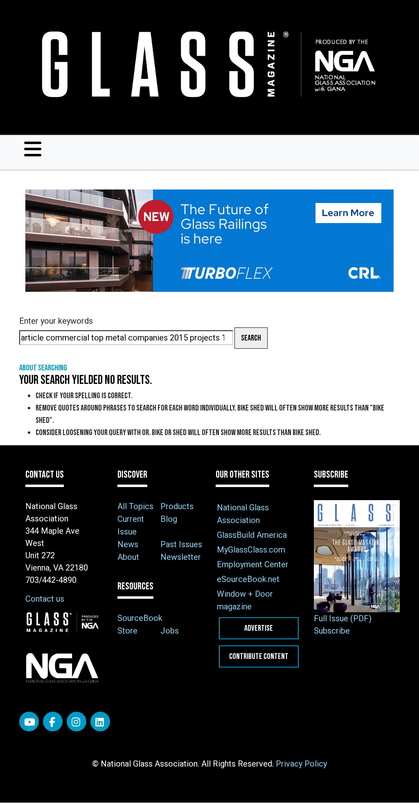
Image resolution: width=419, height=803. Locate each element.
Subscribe (332, 631)
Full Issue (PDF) (343, 618)
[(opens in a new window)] (209, 240)
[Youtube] (29, 721)
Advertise (258, 628)
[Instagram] (76, 721)
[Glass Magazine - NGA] (206, 64)
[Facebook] (53, 721)
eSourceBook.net (248, 579)
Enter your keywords (56, 321)
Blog (168, 519)
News (127, 544)
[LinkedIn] (100, 721)
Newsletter (180, 557)
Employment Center (252, 564)
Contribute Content (258, 656)
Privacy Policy (301, 764)
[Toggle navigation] (32, 149)
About (128, 557)
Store (127, 631)
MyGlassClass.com (251, 550)
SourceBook (139, 618)
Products (177, 506)
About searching (43, 368)
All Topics (135, 506)
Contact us (44, 599)
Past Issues (181, 544)
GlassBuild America (252, 535)
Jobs (169, 631)
